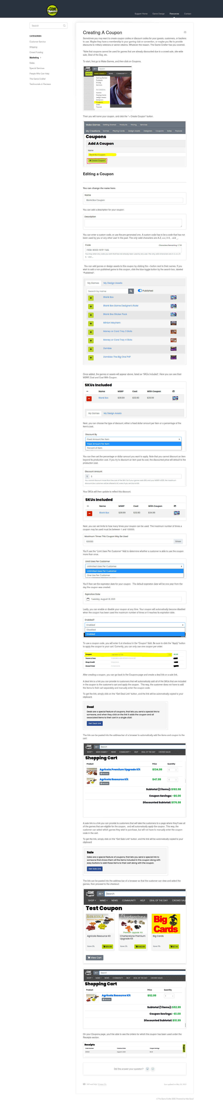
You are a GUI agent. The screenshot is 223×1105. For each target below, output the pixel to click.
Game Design (158, 13)
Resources (174, 13)
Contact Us (102, 1084)
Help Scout (189, 1099)
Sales (32, 62)
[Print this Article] (185, 32)
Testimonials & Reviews (40, 84)
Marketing (34, 57)
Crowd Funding (36, 52)
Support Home (141, 13)
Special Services (37, 68)
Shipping (33, 46)
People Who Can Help (39, 73)
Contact (187, 13)
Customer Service (38, 41)
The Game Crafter (38, 78)
